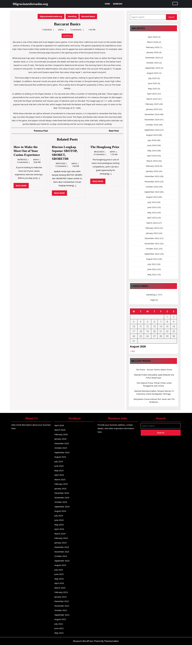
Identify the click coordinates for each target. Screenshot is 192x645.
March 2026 (152, 42)
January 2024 (152, 171)
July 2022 (152, 264)
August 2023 (152, 197)
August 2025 (152, 73)
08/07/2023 (61, 163)
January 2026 (153, 52)
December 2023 (152, 176)
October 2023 (152, 186)
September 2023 (151, 192)
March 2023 (152, 222)
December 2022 (152, 238)
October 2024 (152, 124)
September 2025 (152, 68)
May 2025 (152, 88)
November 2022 (152, 243)
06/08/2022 (22, 159)
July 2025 (152, 78)
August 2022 (152, 259)
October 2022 (152, 248)
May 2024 (152, 150)
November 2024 (152, 119)
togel (152, 300)
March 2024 (152, 161)
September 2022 (151, 253)
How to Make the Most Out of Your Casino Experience (27, 151)
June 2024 (152, 145)
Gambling (117, 4)
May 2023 (152, 212)
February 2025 (152, 104)
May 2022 (152, 274)
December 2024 (152, 114)
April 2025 (152, 93)
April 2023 (152, 217)
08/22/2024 (99, 151)
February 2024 (152, 166)
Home (107, 4)
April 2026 (152, 37)
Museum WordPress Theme (87, 641)
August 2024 (152, 135)
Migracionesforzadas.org (30, 4)
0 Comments (23, 162)
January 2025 (152, 109)
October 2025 (152, 62)
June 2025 (152, 83)
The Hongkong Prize (104, 147)
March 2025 (152, 99)
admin (61, 29)
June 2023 (152, 207)
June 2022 (152, 269)
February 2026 (152, 47)
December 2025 (152, 57)
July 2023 (152, 202)
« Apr (132, 351)
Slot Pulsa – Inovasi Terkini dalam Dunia (154, 369)
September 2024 (151, 130)
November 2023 (152, 181)
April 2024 (152, 155)
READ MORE (22, 186)
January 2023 (152, 233)
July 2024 (152, 140)
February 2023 (152, 228)
